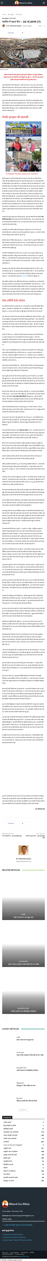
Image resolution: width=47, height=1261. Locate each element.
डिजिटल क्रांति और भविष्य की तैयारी (27, 1101)
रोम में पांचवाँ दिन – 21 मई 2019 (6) (12, 836)
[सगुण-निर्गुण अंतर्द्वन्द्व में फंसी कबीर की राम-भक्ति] (23, 944)
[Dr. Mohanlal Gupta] (4, 25)
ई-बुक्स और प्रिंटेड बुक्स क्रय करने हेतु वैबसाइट (18, 1225)
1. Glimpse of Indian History (12, 1234)
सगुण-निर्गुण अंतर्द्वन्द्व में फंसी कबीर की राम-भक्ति (23, 964)
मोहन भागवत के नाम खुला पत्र (23, 917)
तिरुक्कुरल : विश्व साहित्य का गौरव (26, 1086)
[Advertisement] (23, 771)
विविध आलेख (19, 1098)
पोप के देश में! (19, 14)
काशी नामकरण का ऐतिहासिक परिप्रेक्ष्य (23, 1011)
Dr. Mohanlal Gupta (14, 26)
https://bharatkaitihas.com (23, 861)
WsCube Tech (24, 1256)
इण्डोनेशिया (24, 276)
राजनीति (23, 914)
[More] (28, 33)
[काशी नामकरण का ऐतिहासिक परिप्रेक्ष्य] (23, 991)
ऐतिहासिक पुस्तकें (20, 1083)
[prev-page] (3, 1018)
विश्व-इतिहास (11, 14)
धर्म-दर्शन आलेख (23, 961)
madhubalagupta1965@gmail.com (22, 1215)
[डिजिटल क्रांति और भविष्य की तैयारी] (8, 1099)
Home (4, 14)
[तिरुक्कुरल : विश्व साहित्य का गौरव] (8, 1084)
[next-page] (7, 1018)
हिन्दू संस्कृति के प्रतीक (23, 1008)
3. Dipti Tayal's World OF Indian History (17, 1240)
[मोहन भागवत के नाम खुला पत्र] (23, 897)
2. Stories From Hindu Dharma (14, 1237)
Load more (22, 1110)
